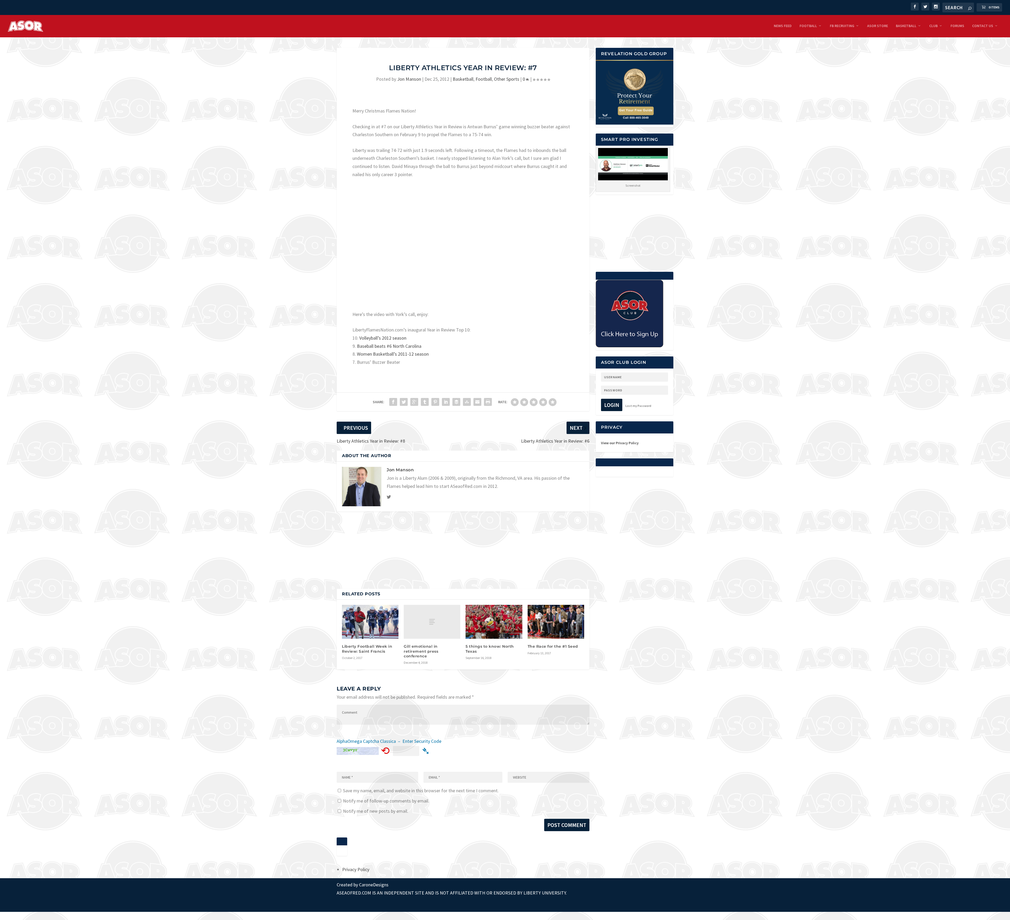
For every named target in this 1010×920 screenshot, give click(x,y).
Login (611, 404)
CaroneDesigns (373, 885)
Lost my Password (638, 406)
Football (808, 26)
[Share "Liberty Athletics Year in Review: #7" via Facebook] (393, 402)
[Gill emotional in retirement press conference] (432, 622)
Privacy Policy (355, 869)
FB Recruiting (842, 26)
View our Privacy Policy (620, 443)
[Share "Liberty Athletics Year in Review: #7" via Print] (488, 402)
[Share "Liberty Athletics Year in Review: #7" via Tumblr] (425, 402)
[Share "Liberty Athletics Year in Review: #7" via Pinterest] (435, 402)
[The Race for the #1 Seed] (556, 622)
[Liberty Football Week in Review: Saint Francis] (370, 622)
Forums (957, 26)
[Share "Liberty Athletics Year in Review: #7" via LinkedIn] (446, 402)
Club (933, 26)
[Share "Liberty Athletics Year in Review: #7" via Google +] (414, 402)
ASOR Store (877, 26)
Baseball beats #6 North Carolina (389, 346)
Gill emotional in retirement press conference (421, 651)
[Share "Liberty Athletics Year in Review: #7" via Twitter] (403, 402)
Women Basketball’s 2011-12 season (393, 354)
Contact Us (982, 26)
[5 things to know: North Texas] (494, 622)
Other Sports (506, 79)
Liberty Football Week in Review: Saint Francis (367, 648)
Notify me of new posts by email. (375, 811)
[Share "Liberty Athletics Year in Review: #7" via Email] (477, 402)
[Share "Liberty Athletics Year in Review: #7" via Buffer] (456, 402)
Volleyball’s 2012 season (382, 338)
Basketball (906, 26)
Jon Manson (409, 79)
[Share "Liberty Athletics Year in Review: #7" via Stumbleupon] (467, 402)
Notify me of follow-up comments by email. (386, 801)
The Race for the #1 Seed (553, 646)
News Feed (783, 26)
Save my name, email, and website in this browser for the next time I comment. (421, 791)
